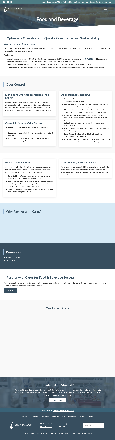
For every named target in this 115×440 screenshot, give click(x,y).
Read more (11, 367)
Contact (90, 417)
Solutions (35, 417)
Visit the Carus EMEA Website (63, 410)
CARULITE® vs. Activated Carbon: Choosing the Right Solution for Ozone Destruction (81, 2)
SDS (63, 417)
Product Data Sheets (13, 257)
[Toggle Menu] (105, 9)
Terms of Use (60, 433)
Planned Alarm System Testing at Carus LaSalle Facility (57, 346)
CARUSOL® (89, 59)
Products (55, 417)
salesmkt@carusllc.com (67, 424)
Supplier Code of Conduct (84, 433)
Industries (45, 417)
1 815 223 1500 (46, 424)
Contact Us (10, 290)
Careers (81, 417)
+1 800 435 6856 (46, 426)
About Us (25, 417)
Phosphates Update (88, 345)
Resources (72, 417)
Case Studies (10, 261)
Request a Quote (57, 400)
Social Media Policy (70, 433)
